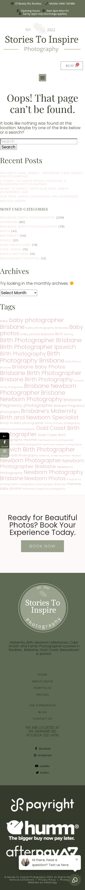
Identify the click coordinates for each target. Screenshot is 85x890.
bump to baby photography (62, 423)
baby (4, 321)
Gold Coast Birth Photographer (39, 431)
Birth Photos (73, 361)
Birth (5, 231)
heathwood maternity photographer (20, 444)
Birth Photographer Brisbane (40, 340)
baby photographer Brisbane (32, 323)
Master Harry (13, 201)
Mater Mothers (14, 254)
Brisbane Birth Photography (27, 217)
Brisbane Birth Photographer (28, 226)
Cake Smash (11, 249)
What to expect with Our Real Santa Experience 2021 (34, 190)
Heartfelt (30, 440)
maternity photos (60, 455)
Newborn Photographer (30, 460)
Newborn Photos (45, 478)
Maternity (9, 235)
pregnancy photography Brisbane (43, 484)
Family (6, 240)
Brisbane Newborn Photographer (38, 389)
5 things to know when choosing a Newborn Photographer (33, 182)
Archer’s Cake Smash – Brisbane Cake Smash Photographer (41, 174)
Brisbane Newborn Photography (32, 396)
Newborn (9, 222)
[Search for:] (38, 141)
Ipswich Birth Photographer (37, 450)
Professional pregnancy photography (43, 488)
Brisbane (5, 367)
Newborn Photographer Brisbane (42, 463)
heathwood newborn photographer (61, 444)
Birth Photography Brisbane (32, 356)
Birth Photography (23, 353)
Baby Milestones (15, 245)
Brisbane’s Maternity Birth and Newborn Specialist (39, 414)
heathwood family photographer (55, 440)
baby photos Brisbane (37, 334)
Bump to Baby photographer (22, 423)
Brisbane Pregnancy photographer (40, 402)
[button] (42, 77)
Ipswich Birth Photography (19, 455)
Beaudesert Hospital (20, 258)
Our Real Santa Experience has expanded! (39, 196)
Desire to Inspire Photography (17, 429)
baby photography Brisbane (47, 328)
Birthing (68, 334)
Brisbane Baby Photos (38, 366)
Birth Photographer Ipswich (38, 347)
